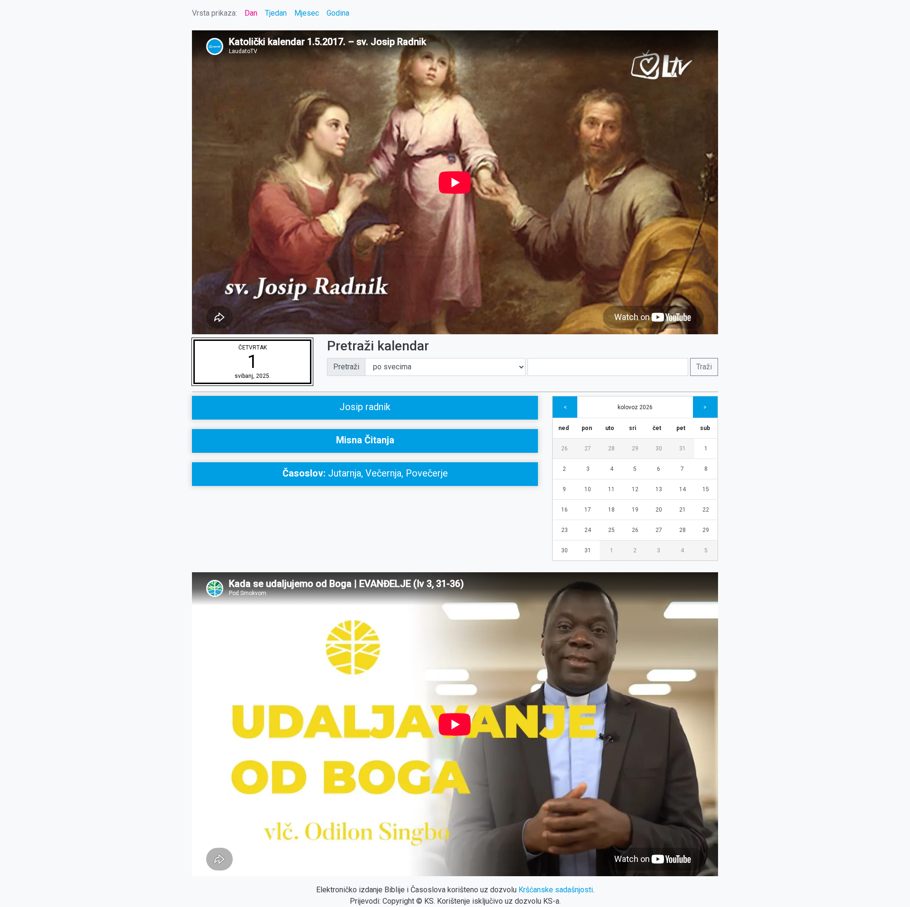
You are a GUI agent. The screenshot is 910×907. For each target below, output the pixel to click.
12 (635, 489)
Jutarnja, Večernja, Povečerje (365, 473)
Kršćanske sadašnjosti (556, 889)
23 (564, 530)
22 (705, 509)
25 (611, 530)
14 (682, 489)
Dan (251, 13)
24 (587, 530)
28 (611, 448)
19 (635, 509)
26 (564, 448)
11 (611, 489)
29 (635, 448)
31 (682, 448)
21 (682, 509)
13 (658, 489)
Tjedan (276, 13)
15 (705, 489)
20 (658, 509)
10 (587, 489)
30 (658, 448)
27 (587, 448)
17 (587, 509)
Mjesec (306, 13)
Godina (338, 13)
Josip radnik (365, 406)
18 (611, 509)
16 (564, 509)
